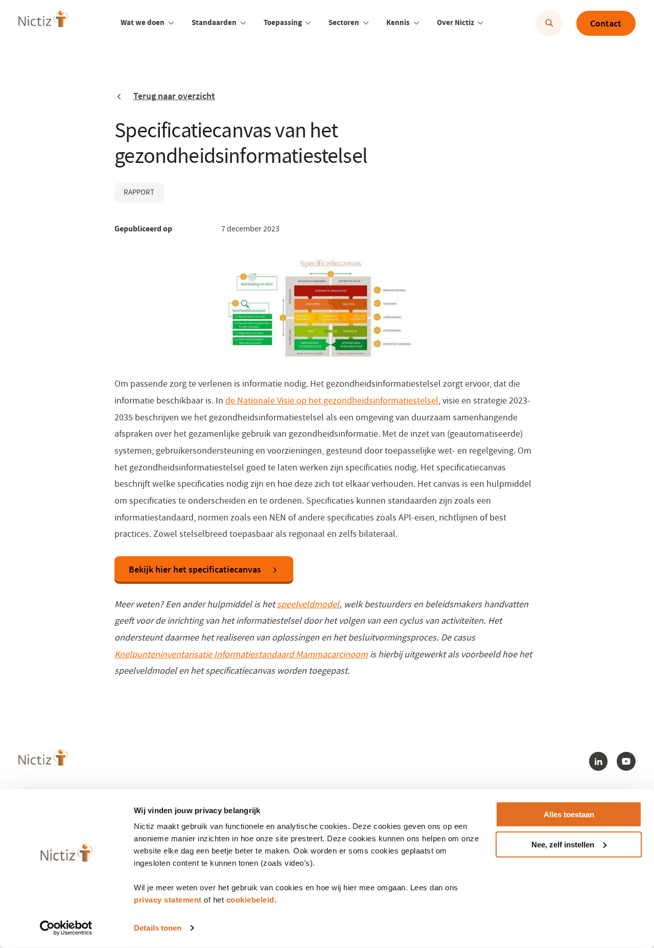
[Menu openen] (171, 23)
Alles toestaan (569, 814)
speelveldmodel (308, 604)
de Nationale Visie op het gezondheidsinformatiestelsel (331, 400)
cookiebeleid (250, 899)
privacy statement (168, 899)
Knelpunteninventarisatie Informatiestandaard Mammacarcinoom (241, 654)
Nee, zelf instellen (562, 844)
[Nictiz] (42, 22)
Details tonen (157, 927)
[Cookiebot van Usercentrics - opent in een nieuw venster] (66, 928)
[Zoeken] (549, 23)
